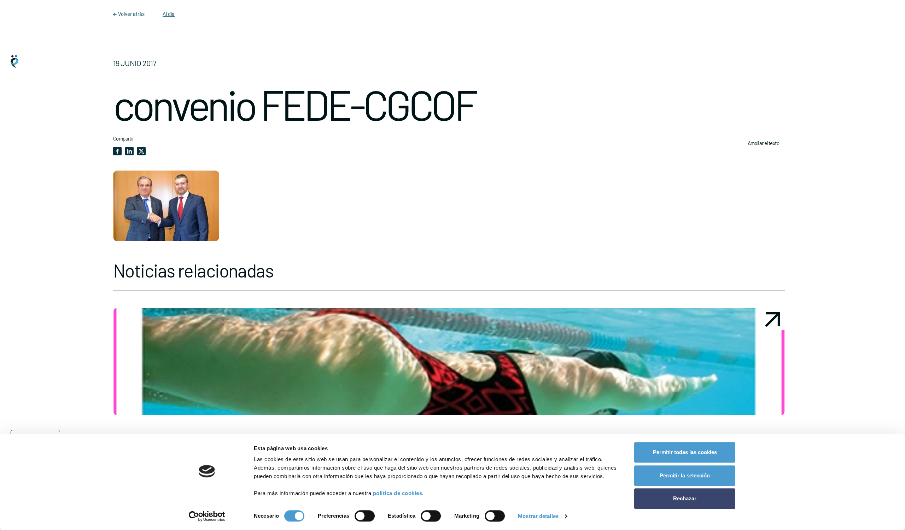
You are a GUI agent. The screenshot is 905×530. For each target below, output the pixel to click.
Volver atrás (131, 14)
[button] (193, 388)
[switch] (365, 516)
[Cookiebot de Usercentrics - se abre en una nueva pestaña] (207, 516)
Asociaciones (35, 273)
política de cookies (397, 493)
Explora (30, 245)
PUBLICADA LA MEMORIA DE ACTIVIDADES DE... (352, 427)
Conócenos (33, 217)
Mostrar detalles (538, 516)
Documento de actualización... (698, 427)
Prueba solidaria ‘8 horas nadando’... (171, 427)
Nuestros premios (39, 330)
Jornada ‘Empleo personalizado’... (494, 427)
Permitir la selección (685, 475)
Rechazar (684, 498)
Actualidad (33, 301)
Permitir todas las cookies (685, 452)
